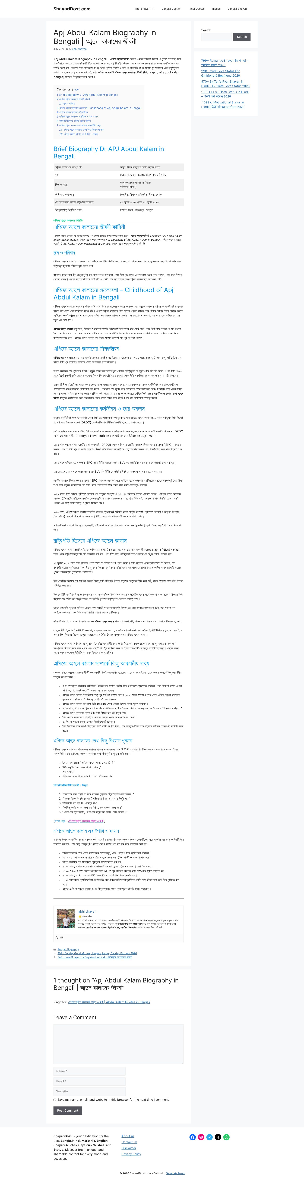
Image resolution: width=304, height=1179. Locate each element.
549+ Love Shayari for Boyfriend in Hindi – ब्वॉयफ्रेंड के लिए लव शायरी (95, 957)
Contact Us (129, 1142)
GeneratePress (175, 1173)
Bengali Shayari (237, 8)
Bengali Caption (171, 8)
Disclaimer (129, 1148)
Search (206, 30)
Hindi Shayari (142, 8)
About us (128, 1136)
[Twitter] (57, 938)
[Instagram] (62, 938)
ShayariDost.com (72, 8)
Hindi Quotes (196, 8)
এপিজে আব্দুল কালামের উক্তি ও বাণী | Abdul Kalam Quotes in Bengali (109, 1002)
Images (216, 8)
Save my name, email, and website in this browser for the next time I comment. (113, 1099)
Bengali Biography (68, 949)
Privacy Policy (131, 1154)
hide (76, 89)
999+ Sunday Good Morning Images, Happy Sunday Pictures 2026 (97, 953)
